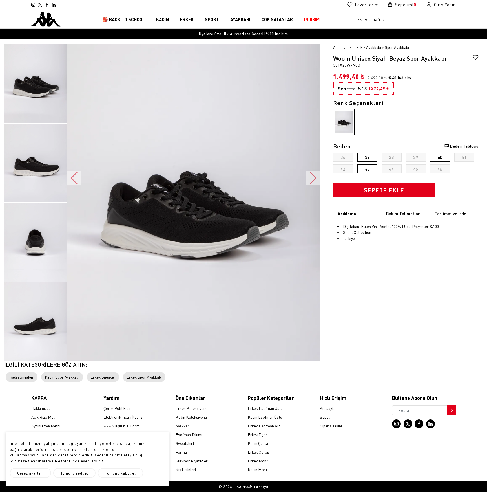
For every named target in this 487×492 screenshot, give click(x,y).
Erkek (357, 47)
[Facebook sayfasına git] (47, 4)
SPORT (212, 19)
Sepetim (327, 416)
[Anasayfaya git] (46, 18)
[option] (243, 33)
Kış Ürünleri (186, 469)
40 (440, 157)
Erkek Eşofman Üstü (265, 408)
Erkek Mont (258, 460)
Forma (181, 451)
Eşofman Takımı (189, 434)
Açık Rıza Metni (44, 416)
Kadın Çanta (258, 443)
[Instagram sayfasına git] (33, 4)
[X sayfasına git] (40, 4)
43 (367, 169)
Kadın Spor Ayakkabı (62, 376)
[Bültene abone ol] (451, 409)
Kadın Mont (257, 469)
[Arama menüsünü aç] (360, 20)
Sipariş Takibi (331, 425)
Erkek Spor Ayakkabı (144, 376)
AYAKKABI (240, 19)
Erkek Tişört (258, 434)
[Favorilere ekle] (476, 58)
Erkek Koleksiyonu (191, 408)
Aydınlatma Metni (45, 425)
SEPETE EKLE (384, 190)
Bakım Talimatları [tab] (403, 213)
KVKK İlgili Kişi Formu (122, 425)
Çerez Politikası (116, 408)
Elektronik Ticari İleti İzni (124, 416)
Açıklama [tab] (347, 213)
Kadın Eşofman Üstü (265, 416)
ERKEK (187, 19)
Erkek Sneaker (103, 376)
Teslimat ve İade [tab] (450, 213)
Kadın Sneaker (21, 376)
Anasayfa (341, 47)
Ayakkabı (373, 47)
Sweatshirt (185, 443)
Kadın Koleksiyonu (191, 416)
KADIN (162, 19)
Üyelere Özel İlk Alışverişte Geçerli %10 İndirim (243, 33)
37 (367, 157)
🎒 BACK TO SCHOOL (123, 19)
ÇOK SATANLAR (277, 19)
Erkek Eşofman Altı (264, 425)
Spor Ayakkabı (397, 47)
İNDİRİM (312, 19)
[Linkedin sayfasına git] (54, 4)
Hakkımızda (41, 408)
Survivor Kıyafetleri (192, 460)
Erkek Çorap (258, 451)
